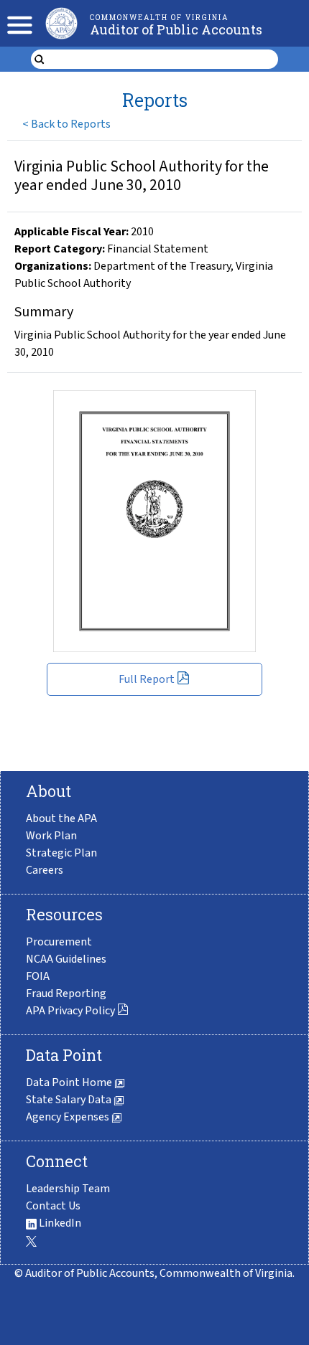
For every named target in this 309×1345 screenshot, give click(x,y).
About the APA (61, 818)
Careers (44, 870)
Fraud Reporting (66, 993)
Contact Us (53, 1206)
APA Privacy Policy (70, 1011)
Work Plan (51, 836)
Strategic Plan (61, 853)
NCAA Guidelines (66, 959)
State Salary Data (70, 1100)
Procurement (59, 942)
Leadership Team (68, 1189)
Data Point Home (70, 1082)
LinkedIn (59, 1223)
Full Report (147, 679)
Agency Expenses (68, 1117)
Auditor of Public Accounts (176, 29)
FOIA (38, 976)
